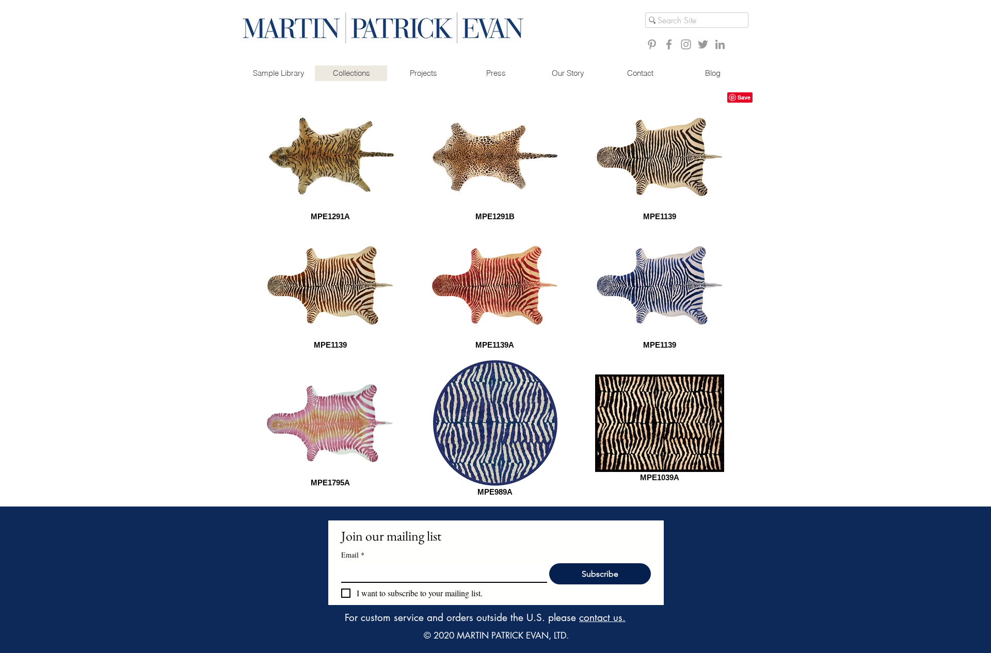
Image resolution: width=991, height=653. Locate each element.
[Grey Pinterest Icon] (652, 44)
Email (352, 554)
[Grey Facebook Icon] (669, 44)
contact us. (602, 617)
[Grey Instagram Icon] (686, 44)
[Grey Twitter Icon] (703, 44)
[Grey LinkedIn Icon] (720, 44)
